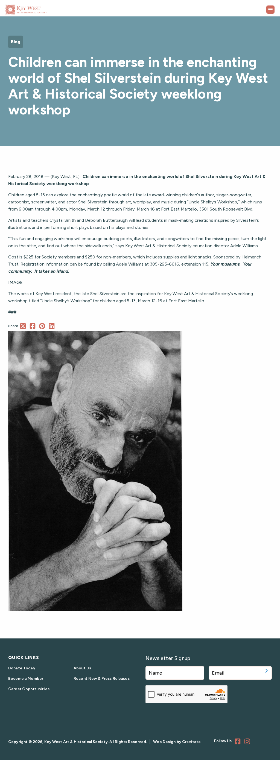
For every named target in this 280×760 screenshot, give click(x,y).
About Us (82, 668)
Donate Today (21, 668)
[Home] (39, 7)
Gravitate (191, 741)
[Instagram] (248, 742)
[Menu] (270, 9)
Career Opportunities (28, 689)
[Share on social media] (23, 326)
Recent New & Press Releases (102, 678)
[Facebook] (238, 742)
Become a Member (25, 678)
